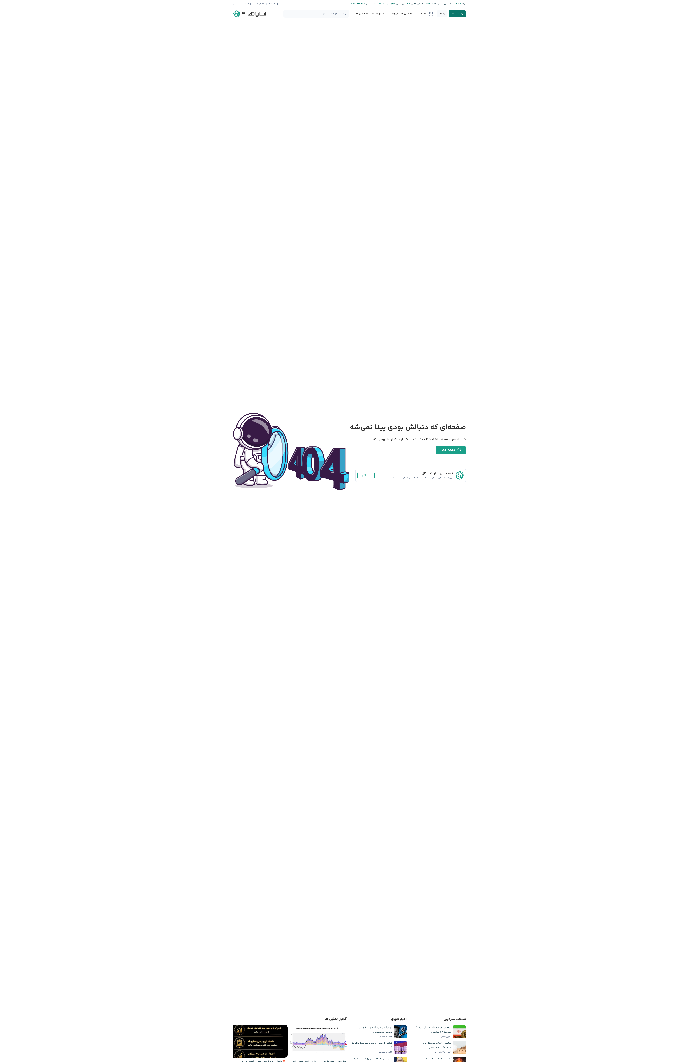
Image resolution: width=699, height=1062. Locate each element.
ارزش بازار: (399, 4)
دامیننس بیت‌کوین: (443, 4)
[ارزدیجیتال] (249, 13)
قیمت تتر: (370, 4)
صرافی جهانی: (416, 4)
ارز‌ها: (463, 4)
